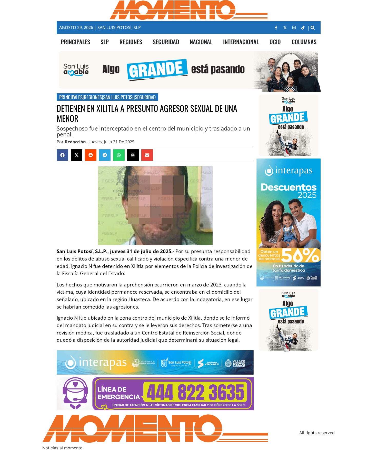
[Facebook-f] (276, 27)
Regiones (93, 97)
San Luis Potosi (118, 97)
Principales (71, 97)
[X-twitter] (285, 27)
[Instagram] (294, 27)
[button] (313, 27)
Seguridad (145, 97)
